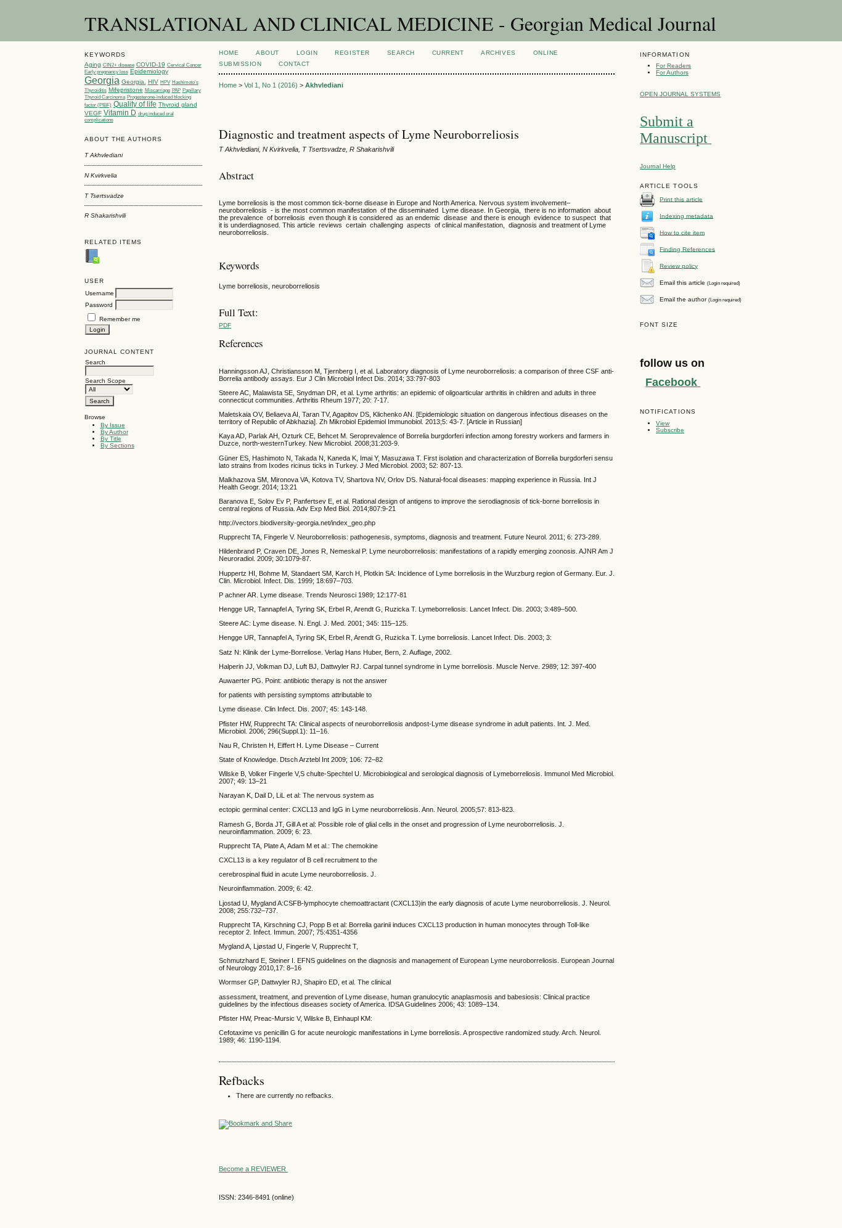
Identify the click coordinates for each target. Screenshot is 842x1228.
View (662, 423)
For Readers (673, 65)
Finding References (687, 248)
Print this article (681, 198)
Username (99, 293)
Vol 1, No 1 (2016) (271, 85)
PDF (225, 325)
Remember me (120, 319)
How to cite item (682, 232)
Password (99, 304)
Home (229, 52)
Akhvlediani (324, 85)
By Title (110, 438)
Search (401, 52)
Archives (498, 52)
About (267, 52)
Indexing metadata (686, 215)
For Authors (672, 72)
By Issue (112, 425)
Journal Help (658, 166)
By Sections (117, 445)
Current (448, 52)
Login (307, 52)
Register (352, 52)
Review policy (679, 265)
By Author (114, 431)
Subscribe (670, 430)
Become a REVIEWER (253, 1169)
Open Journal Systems (680, 94)
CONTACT (294, 63)
